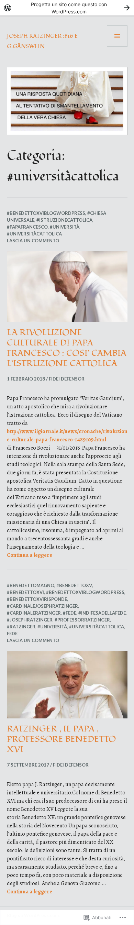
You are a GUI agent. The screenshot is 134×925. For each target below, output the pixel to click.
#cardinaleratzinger (34, 613)
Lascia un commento (33, 240)
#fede (69, 613)
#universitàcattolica (34, 233)
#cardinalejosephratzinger (42, 606)
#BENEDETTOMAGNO (30, 585)
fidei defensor (67, 379)
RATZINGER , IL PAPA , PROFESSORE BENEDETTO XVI (61, 739)
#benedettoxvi (25, 592)
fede (12, 633)
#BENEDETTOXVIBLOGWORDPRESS (46, 213)
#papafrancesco (27, 227)
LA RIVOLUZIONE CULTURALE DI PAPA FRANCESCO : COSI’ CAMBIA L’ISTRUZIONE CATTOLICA (66, 348)
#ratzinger (21, 626)
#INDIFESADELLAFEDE (102, 613)
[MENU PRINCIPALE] (117, 36)
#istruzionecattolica (64, 220)
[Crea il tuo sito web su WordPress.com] (67, 7)
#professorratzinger (82, 620)
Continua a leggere (29, 555)
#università (64, 227)
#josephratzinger (30, 620)
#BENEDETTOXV (74, 585)
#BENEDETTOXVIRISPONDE (37, 599)
